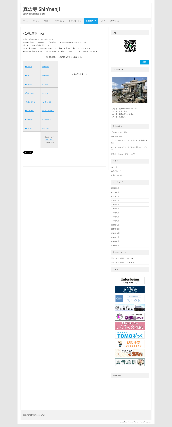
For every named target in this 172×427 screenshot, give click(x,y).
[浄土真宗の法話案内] (129, 353)
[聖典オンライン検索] (129, 344)
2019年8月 (115, 241)
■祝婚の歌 (28, 128)
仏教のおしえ (116, 171)
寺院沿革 (47, 21)
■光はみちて (46, 128)
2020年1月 (115, 225)
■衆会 (27, 75)
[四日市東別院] (129, 307)
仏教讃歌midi (91, 21)
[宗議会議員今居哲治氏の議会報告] (129, 362)
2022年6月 (115, 192)
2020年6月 (115, 217)
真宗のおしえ (59, 21)
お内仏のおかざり (75, 21)
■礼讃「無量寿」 (48, 111)
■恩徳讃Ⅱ (45, 67)
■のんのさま (29, 111)
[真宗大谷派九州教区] (129, 298)
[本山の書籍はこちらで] (129, 335)
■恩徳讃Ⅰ (45, 75)
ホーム (25, 21)
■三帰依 (45, 84)
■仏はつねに (29, 93)
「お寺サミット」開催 (119, 132)
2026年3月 (115, 188)
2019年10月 (115, 233)
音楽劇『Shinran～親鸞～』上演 (123, 154)
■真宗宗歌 (28, 67)
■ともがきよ (46, 119)
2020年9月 (115, 208)
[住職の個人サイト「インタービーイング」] (129, 280)
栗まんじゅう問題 (117, 258)
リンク (103, 21)
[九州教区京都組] (129, 317)
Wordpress (147, 422)
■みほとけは (46, 102)
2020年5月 (115, 221)
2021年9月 (115, 204)
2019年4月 (115, 245)
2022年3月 (115, 196)
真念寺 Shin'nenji (41, 9)
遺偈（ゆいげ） (117, 136)
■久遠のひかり (30, 102)
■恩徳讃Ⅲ (28, 84)
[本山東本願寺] (129, 289)
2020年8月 (115, 213)
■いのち (45, 93)
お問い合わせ (114, 21)
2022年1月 (115, 200)
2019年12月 (115, 229)
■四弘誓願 (28, 119)
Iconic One (123, 422)
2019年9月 (115, 237)
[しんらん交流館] (129, 326)
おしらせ (36, 21)
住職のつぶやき (117, 175)
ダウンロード (49, 139)
